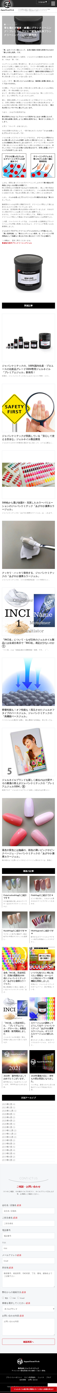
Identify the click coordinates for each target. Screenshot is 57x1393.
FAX (4, 1242)
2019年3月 (7, 1160)
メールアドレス (11, 1255)
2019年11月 (7, 1133)
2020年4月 (7, 1120)
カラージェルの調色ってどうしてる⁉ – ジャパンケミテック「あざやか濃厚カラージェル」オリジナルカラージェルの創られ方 (43, 1030)
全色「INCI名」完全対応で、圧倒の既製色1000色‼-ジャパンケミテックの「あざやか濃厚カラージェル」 (14, 978)
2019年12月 (7, 1130)
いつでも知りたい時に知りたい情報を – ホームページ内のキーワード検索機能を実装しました (42, 976)
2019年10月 (7, 1137)
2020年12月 (7, 1110)
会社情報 (22, 1380)
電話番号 (6, 1230)
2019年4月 (7, 1156)
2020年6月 (7, 1117)
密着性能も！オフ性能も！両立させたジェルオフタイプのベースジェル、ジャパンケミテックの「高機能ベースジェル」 (28, 713)
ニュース (41, 1377)
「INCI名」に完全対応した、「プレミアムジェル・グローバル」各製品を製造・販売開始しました (14, 1028)
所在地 (7, 1267)
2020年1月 (7, 1127)
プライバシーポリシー (14, 1377)
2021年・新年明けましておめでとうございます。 (14, 1077)
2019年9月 (7, 1140)
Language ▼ (42, 2)
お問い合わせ (33, 1380)
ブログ (48, 1377)
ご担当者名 (9, 1217)
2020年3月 (7, 1124)
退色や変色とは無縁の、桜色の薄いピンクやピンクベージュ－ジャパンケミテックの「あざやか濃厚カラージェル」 (28, 853)
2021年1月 (7, 1107)
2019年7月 (7, 1147)
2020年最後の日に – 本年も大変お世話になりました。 (42, 1078)
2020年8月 (7, 1114)
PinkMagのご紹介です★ (42, 895)
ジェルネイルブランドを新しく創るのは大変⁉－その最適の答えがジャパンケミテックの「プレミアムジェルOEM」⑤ (28, 783)
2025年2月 (7, 1104)
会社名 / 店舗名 (11, 1205)
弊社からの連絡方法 (14, 1292)
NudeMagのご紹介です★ (15, 930)
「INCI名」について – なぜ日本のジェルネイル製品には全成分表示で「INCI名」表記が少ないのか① (28, 643)
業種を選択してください (16, 1303)
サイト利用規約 (29, 1377)
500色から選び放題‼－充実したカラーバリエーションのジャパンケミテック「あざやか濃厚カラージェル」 (28, 506)
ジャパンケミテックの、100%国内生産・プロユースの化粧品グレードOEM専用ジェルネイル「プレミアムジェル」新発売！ (27, 369)
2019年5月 (7, 1153)
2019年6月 (7, 1150)
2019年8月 (7, 1143)
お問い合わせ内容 (13, 1315)
